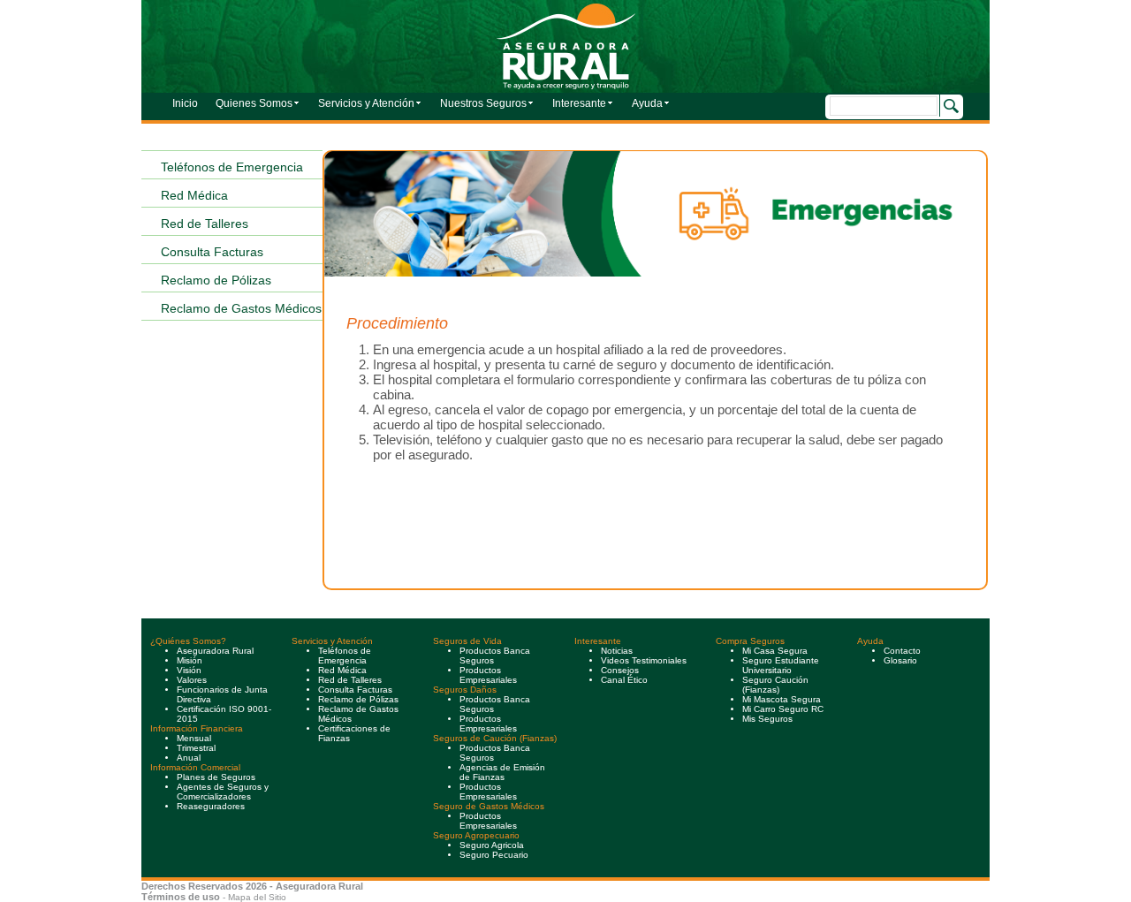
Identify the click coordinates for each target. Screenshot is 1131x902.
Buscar (949, 106)
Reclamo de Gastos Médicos (241, 308)
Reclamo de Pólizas (216, 280)
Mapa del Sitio (257, 897)
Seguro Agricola (491, 845)
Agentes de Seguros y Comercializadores (223, 791)
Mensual (195, 738)
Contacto (902, 651)
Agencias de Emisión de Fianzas (502, 772)
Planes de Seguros (216, 777)
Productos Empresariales (488, 820)
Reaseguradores (212, 806)
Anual (190, 757)
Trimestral (197, 748)
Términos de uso (180, 896)
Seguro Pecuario (493, 855)
